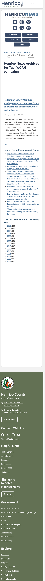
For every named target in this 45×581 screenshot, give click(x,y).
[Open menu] (38, 4)
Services (5, 555)
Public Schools (7, 537)
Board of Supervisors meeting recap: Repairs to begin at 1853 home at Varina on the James (23, 204)
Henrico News (16, 53)
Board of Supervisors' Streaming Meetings (18, 512)
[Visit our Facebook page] (2, 434)
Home (6, 53)
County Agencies (8, 567)
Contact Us (9, 419)
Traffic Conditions (8, 452)
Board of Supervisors (10, 508)
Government (6, 516)
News (3, 520)
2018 (9, 246)
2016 (9, 251)
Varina (21, 44)
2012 (9, 261)
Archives (27, 53)
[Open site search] (32, 4)
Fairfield (30, 35)
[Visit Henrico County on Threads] (21, 22)
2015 (9, 254)
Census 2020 (6, 468)
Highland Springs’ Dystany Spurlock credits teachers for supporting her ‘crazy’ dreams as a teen (22, 188)
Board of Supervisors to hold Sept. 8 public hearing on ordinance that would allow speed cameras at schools (23, 196)
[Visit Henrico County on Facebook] (15, 28)
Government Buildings (10, 571)
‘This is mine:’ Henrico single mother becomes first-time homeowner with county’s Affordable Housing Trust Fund (21, 173)
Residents (5, 460)
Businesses (6, 464)
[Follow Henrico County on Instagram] (28, 28)
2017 (9, 249)
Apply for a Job (7, 456)
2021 (9, 239)
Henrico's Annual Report (11, 524)
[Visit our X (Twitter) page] (8, 434)
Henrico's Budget (8, 528)
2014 (9, 256)
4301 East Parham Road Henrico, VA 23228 (13, 404)
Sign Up (7, 494)
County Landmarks (8, 579)
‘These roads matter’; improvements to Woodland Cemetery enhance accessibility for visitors (22, 211)
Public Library (6, 541)
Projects (4, 563)
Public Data (5, 559)
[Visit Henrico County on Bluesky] (28, 22)
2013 (9, 259)
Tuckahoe (30, 40)
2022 (9, 236)
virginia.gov (5, 472)
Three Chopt (13, 40)
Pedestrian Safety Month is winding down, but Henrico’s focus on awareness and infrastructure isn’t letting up (21, 105)
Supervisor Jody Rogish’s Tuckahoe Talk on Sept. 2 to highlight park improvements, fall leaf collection (23, 161)
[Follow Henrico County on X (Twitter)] (21, 28)
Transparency (6, 533)
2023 (9, 234)
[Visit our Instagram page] (13, 434)
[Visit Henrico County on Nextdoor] (15, 22)
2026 (9, 226)
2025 (9, 229)
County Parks (6, 575)
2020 (9, 241)
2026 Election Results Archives (18, 184)
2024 (9, 231)
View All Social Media (10, 439)
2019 (9, 244)
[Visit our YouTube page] (18, 434)
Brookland (13, 35)
